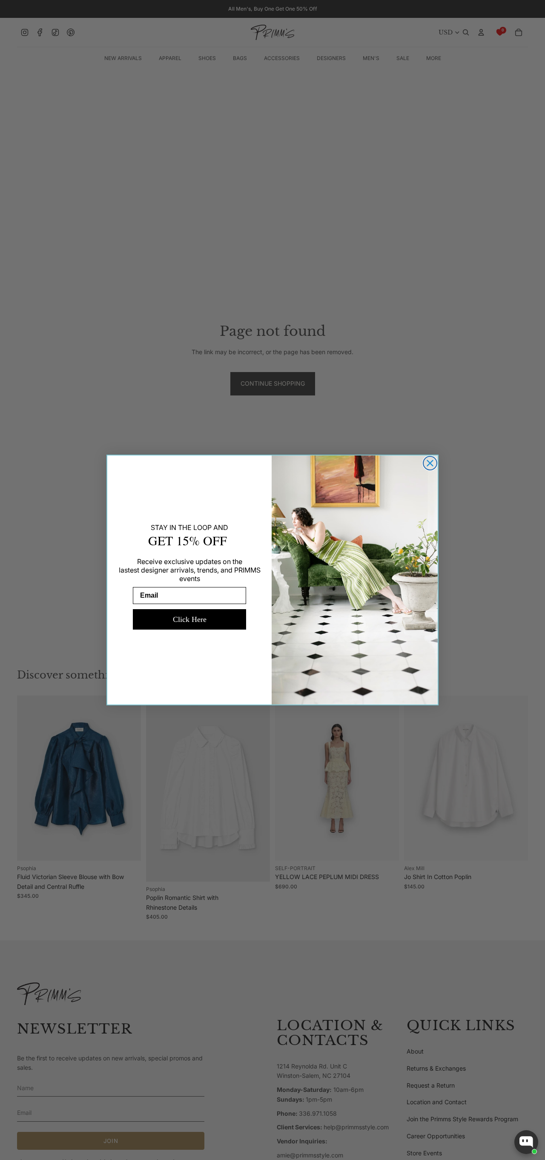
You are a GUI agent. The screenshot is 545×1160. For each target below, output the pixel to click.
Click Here (190, 619)
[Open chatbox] (526, 1142)
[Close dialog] (430, 463)
